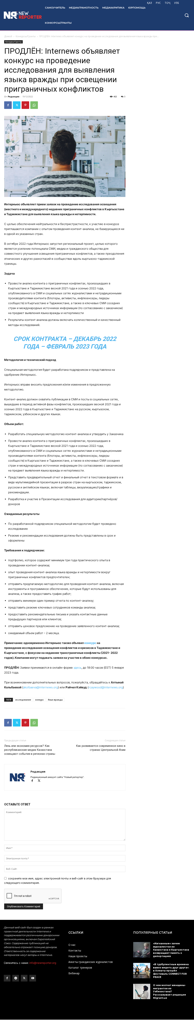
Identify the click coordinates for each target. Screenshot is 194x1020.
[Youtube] (32, 978)
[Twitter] (16, 105)
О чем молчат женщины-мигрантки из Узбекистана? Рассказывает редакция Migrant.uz (169, 991)
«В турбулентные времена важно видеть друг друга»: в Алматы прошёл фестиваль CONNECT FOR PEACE (171, 970)
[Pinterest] (25, 105)
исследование (23, 699)
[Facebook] (8, 105)
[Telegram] (15, 978)
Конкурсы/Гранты (26, 36)
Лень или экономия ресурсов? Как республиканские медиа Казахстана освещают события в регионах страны (29, 750)
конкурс (90, 643)
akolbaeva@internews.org (40, 687)
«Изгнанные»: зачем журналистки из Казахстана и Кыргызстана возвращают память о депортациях (171, 950)
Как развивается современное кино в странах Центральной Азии (100, 748)
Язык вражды (55, 699)
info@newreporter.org (42, 962)
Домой (8, 36)
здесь (77, 667)
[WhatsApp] (34, 105)
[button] (186, 15)
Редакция (13, 96)
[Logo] (20, 15)
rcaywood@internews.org (105, 687)
